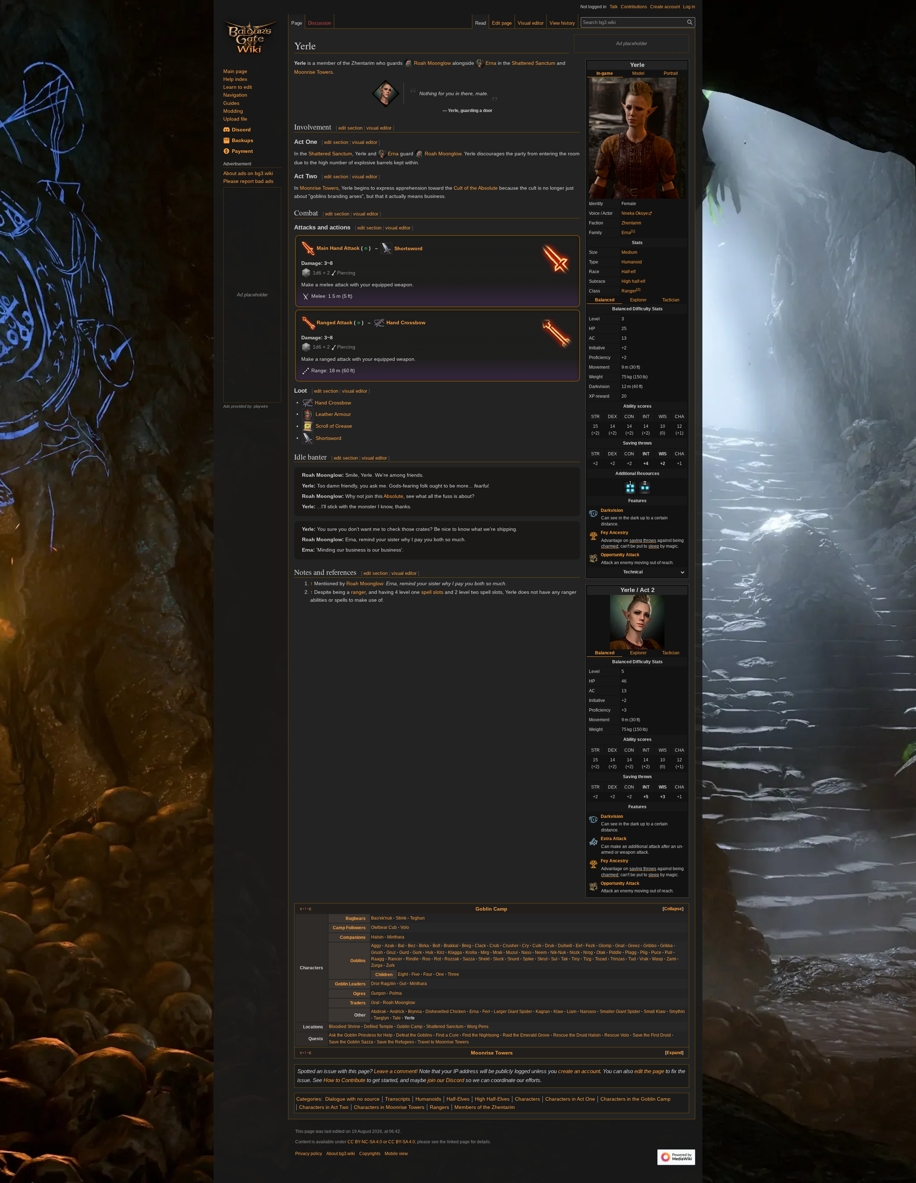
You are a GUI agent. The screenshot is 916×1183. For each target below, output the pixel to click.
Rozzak (451, 958)
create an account (579, 1071)
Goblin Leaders (350, 983)
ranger (358, 592)
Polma (395, 993)
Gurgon (378, 993)
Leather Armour (333, 414)
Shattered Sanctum (533, 63)
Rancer (395, 958)
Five (415, 974)
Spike (528, 958)
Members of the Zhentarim (484, 1107)
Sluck (498, 958)
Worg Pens (477, 1026)
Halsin (377, 937)
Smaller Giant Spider (620, 1011)
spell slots (432, 592)
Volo (404, 927)
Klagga (455, 952)
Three (453, 974)
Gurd (404, 952)
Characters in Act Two (324, 1107)
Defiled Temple (378, 1026)
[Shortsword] (386, 248)
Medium (629, 252)
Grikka (666, 945)
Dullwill (565, 945)
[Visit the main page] (250, 35)
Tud (632, 958)
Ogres (359, 993)
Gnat (619, 945)
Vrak (643, 958)
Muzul (512, 952)
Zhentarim (631, 223)
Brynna (415, 1011)
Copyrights (369, 1153)
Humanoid (632, 262)
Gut (402, 983)
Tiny (575, 958)
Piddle (615, 952)
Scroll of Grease (334, 426)
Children (384, 974)
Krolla (471, 952)
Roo (426, 958)
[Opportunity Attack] (593, 557)
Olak (600, 952)
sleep (653, 546)
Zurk (390, 965)
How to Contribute (344, 1080)
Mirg (485, 952)
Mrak (497, 952)
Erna (626, 232)
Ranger (629, 291)
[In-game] (637, 137)
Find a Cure (447, 1035)
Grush (377, 952)
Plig (644, 952)
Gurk (417, 952)
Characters (527, 1099)
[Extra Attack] (593, 841)
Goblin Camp (491, 909)
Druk (549, 945)
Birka (424, 945)
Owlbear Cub (384, 927)
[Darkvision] (593, 513)
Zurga (377, 965)
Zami (671, 958)
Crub (494, 945)
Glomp (605, 945)
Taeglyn (381, 1017)
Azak (389, 945)
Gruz (391, 952)
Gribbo (650, 945)
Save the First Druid (652, 1035)
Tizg (587, 958)
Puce (656, 952)
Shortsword (408, 248)
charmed (609, 546)
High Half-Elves (492, 1099)
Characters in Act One (570, 1099)
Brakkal (451, 945)
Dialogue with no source (352, 1099)
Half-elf (628, 271)
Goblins (358, 960)
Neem (541, 952)
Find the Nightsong (480, 1035)
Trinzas (617, 958)
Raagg (377, 958)
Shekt (483, 958)
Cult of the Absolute (476, 188)
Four (427, 974)
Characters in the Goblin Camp (635, 1099)
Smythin (677, 1011)
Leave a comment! (396, 1071)
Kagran (543, 1011)
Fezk (590, 945)
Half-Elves (458, 1099)
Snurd (513, 958)
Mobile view (396, 1153)
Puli (668, 952)
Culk (536, 945)
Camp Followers (349, 927)
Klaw (558, 1011)
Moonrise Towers (313, 72)
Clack (480, 945)
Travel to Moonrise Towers (443, 1041)
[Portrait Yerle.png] (637, 621)
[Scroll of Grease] (307, 426)
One (440, 974)
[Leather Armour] (307, 414)
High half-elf (633, 281)
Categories (308, 1099)
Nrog (588, 952)
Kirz (440, 952)
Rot (437, 958)
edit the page (649, 1071)
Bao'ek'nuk (381, 918)
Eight (403, 974)
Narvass (588, 1011)
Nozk (575, 952)
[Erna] (480, 63)
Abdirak (378, 1011)
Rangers (439, 1107)
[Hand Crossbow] (379, 322)
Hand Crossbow (405, 322)
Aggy (376, 945)
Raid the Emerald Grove (526, 1035)
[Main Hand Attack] (308, 248)
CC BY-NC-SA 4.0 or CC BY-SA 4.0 (381, 1141)
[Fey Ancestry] (593, 535)
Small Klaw (655, 1011)
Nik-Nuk (558, 952)
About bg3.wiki (340, 1153)
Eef (579, 945)
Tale (397, 1017)
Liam (571, 1011)
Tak (564, 958)
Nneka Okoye (635, 213)
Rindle (412, 958)
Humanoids (428, 1099)
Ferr (486, 1011)
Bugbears (356, 918)
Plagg (631, 952)
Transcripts (397, 1099)
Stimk (401, 918)
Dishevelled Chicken (445, 1011)
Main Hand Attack (338, 248)
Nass (526, 952)
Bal (401, 945)
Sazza (469, 958)
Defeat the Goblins (414, 1035)
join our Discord (446, 1080)
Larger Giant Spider (513, 1011)
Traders (358, 1002)
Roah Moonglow (432, 63)
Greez (634, 945)
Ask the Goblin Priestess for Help (361, 1035)
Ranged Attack (334, 322)
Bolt (436, 945)
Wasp (657, 958)
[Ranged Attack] (308, 322)
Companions (353, 937)
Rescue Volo (616, 1035)
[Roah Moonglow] (408, 63)
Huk (429, 952)
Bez (411, 945)
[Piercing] (333, 273)
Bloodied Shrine (344, 1026)
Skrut (542, 958)
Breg (466, 945)
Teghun (417, 918)
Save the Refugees (395, 1041)
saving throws (642, 540)
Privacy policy (308, 1153)
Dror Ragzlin (383, 983)
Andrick (397, 1011)
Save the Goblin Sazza (351, 1041)
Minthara (395, 937)
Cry (525, 945)
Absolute (393, 496)
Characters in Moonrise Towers (389, 1107)
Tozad (601, 958)
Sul (554, 958)
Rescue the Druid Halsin (577, 1035)
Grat (375, 1002)
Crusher (510, 945)
